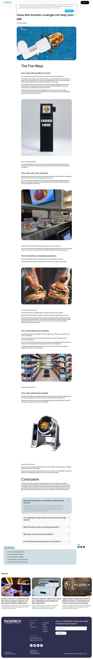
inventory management (44, 400)
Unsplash (33, 161)
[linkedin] (38, 645)
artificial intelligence (56, 84)
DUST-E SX (41, 346)
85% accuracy (49, 79)
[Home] (9, 2)
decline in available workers (36, 312)
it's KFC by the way (53, 82)
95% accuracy (62, 86)
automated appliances (64, 182)
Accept (69, 10)
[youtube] (34, 645)
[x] (31, 645)
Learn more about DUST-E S (28, 387)
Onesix (27, 161)
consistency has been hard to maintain (53, 312)
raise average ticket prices (42, 165)
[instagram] (41, 645)
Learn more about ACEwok (28, 464)
